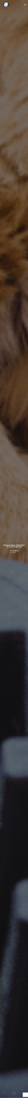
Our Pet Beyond (14, 551)
